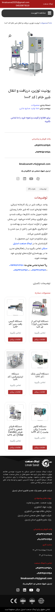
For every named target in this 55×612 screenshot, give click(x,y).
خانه (50, 23)
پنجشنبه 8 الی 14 (45, 555)
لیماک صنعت (48, 4)
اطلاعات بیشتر (39, 339)
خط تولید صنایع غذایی (29, 108)
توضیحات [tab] (42, 189)
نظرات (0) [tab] (31, 189)
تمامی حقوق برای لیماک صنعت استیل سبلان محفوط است (27, 609)
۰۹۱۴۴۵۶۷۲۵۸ (16, 265)
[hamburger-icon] (49, 13)
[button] (10, 36)
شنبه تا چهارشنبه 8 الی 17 (42, 550)
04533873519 (42, 145)
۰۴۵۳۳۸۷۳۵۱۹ (38, 270)
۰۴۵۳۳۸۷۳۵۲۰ (21, 270)
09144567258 (42, 152)
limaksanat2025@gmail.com (34, 164)
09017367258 (44, 539)
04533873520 (43, 568)
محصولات (44, 23)
